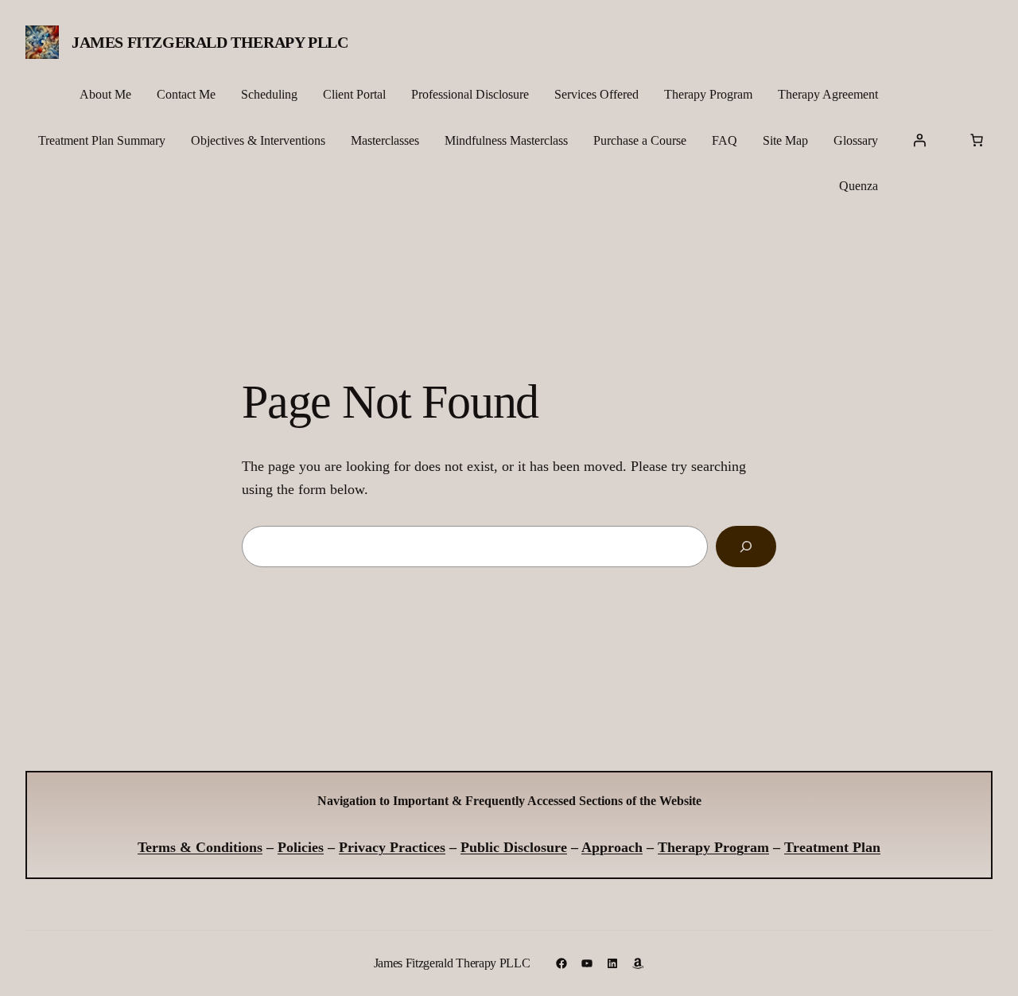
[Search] (746, 546)
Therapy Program (713, 847)
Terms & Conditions (200, 847)
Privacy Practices (392, 847)
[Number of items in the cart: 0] (977, 140)
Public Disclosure (513, 847)
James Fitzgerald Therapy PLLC (210, 42)
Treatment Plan (832, 847)
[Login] (919, 140)
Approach (612, 847)
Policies (301, 847)
